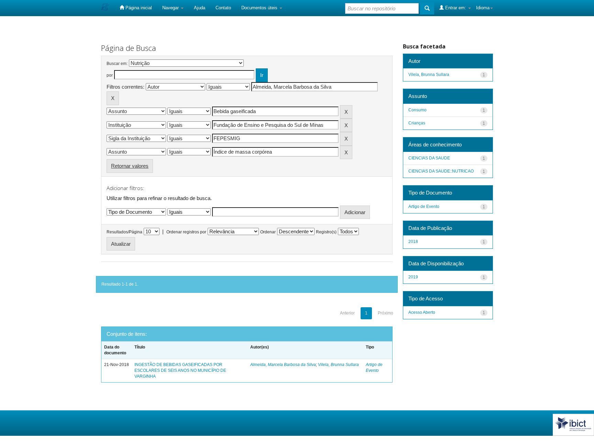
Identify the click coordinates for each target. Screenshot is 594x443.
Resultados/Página (124, 232)
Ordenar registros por (186, 232)
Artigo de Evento (423, 206)
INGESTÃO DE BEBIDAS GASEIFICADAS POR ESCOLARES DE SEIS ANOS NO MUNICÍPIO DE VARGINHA (180, 370)
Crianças (416, 123)
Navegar (171, 7)
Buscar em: (117, 63)
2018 (413, 241)
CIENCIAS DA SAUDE (429, 158)
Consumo (417, 110)
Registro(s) (326, 232)
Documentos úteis (260, 7)
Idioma (483, 7)
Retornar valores (129, 166)
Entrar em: (456, 7)
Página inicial (138, 7)
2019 (413, 277)
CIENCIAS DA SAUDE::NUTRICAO (441, 171)
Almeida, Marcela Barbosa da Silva (283, 364)
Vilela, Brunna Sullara (338, 364)
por (110, 75)
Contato (223, 7)
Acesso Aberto (421, 312)
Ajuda (199, 7)
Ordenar (268, 232)
